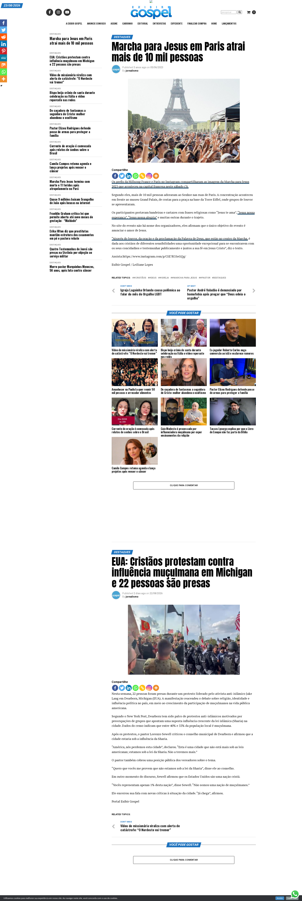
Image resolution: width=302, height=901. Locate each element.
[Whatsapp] (135, 176)
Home (214, 23)
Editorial (143, 23)
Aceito (280, 898)
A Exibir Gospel (74, 23)
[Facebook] (115, 176)
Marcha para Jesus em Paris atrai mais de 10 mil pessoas (71, 40)
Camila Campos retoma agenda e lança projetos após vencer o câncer (70, 167)
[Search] (239, 12)
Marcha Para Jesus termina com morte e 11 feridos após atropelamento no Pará (70, 185)
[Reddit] (3, 36)
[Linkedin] (129, 176)
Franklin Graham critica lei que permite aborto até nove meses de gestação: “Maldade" (71, 217)
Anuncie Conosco (96, 23)
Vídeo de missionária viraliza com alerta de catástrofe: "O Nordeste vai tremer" (71, 78)
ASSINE (114, 23)
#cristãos (140, 278)
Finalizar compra (196, 23)
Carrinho (127, 23)
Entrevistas (159, 23)
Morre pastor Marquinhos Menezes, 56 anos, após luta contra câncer (72, 268)
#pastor (205, 278)
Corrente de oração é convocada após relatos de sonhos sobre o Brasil (70, 149)
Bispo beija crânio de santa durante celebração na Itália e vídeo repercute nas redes (72, 96)
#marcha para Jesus (184, 278)
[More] (156, 176)
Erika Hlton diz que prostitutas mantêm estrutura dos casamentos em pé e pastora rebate (72, 234)
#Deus (152, 278)
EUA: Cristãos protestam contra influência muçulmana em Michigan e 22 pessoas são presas (72, 60)
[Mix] (3, 64)
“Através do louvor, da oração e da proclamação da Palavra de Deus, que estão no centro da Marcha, (180, 238)
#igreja (164, 278)
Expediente (176, 23)
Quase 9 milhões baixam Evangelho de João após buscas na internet (72, 201)
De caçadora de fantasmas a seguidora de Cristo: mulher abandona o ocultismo (68, 114)
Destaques (55, 34)
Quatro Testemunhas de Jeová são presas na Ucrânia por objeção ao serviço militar (71, 252)
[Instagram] (149, 176)
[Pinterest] (3, 50)
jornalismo (132, 70)
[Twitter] (122, 176)
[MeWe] (3, 57)
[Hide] (1, 85)
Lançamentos (229, 23)
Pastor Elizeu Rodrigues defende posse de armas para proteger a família (70, 131)
